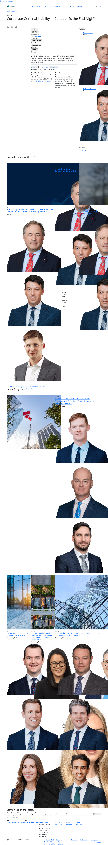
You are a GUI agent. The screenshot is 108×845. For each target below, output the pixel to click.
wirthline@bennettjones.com (42, 81)
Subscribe (54, 67)
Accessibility (51, 844)
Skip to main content (6, 1)
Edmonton (67, 822)
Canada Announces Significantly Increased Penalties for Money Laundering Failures (88, 212)
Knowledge (57, 6)
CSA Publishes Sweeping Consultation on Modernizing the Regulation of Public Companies (77, 634)
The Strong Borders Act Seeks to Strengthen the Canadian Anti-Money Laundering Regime (30, 210)
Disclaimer (53, 842)
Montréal (79, 824)
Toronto (57, 822)
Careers (72, 6)
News (37, 822)
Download (45, 67)
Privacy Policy (50, 840)
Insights (14, 11)
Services (39, 6)
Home (9, 11)
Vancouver (58, 824)
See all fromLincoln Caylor (15, 387)
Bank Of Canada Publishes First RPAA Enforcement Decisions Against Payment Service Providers (74, 401)
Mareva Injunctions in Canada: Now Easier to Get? (66, 170)
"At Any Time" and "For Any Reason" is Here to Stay (17, 634)
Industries (48, 6)
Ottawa (77, 822)
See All (35, 157)
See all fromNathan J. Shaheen (35, 387)
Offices (79, 6)
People (32, 6)
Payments (60, 844)
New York (69, 824)
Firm (65, 6)
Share (35, 67)
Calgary (41, 822)
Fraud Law (82, 150)
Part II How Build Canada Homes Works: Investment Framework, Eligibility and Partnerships (41, 636)
